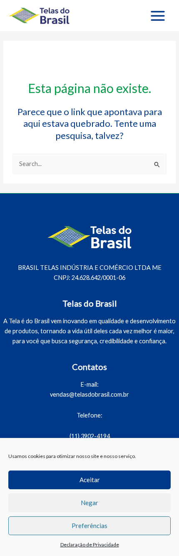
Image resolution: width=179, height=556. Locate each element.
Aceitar (90, 479)
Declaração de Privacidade (89, 544)
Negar (89, 502)
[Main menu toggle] (158, 16)
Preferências (89, 525)
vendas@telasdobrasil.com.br (89, 394)
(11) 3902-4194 (90, 436)
